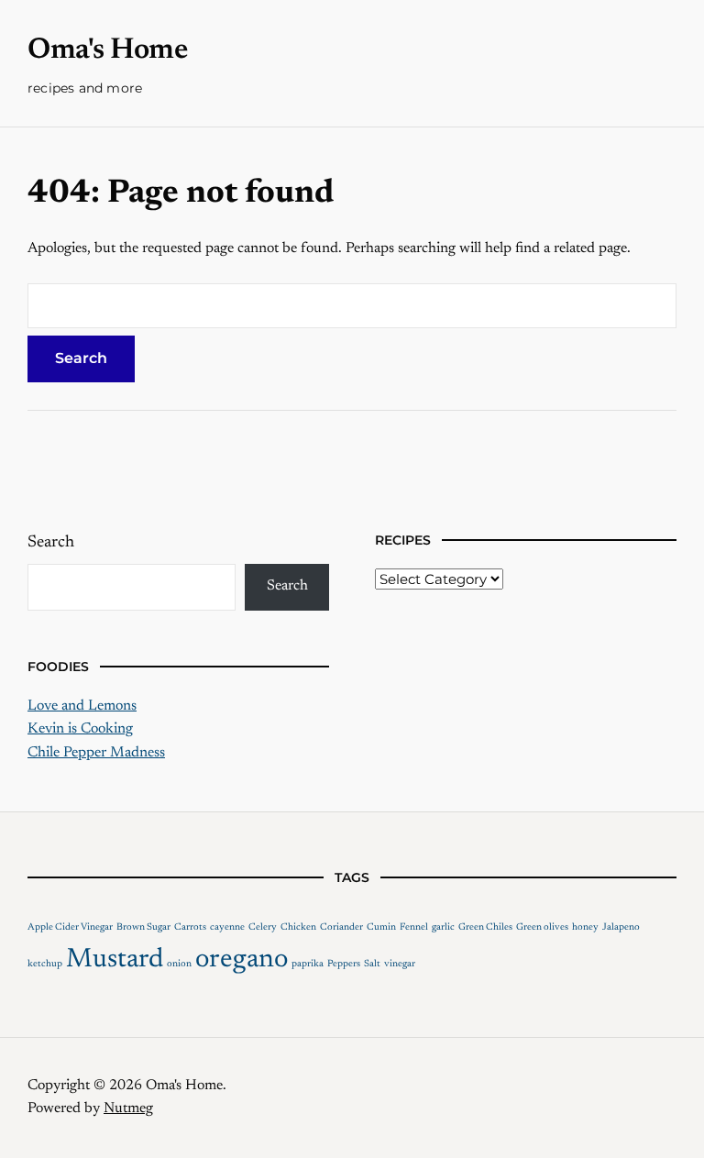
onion (179, 964)
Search (51, 543)
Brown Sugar (143, 927)
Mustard (114, 960)
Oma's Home (107, 50)
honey (585, 927)
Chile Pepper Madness (96, 752)
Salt (372, 964)
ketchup (45, 964)
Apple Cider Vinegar (70, 927)
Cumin (381, 927)
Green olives (542, 927)
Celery (262, 927)
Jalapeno (621, 927)
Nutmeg (128, 1108)
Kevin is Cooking (80, 729)
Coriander (341, 927)
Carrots (190, 927)
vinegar (399, 964)
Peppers (343, 964)
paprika (308, 964)
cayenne (227, 927)
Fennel (414, 927)
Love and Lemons (82, 706)
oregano (241, 960)
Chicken (298, 927)
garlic (443, 927)
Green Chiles (485, 927)
